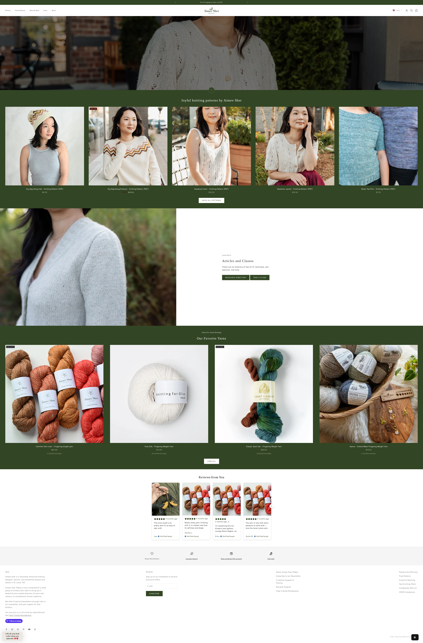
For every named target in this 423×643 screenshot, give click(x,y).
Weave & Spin (34, 10)
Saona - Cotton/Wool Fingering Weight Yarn (369, 446)
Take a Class (259, 278)
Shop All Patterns (211, 200)
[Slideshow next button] (271, 506)
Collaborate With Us (408, 588)
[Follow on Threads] (18, 629)
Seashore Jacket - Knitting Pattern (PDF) (295, 189)
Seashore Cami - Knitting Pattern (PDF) (211, 189)
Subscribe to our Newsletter (288, 576)
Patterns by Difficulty (408, 572)
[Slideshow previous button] (152, 506)
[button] (12, 636)
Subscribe (154, 594)
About (54, 10)
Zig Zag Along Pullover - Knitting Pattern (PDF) (128, 189)
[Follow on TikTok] (35, 629)
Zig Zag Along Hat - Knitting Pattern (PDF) (44, 189)
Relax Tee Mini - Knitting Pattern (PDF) (378, 189)
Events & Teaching (407, 580)
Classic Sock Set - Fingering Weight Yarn (264, 446)
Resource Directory (235, 278)
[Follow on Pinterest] (23, 629)
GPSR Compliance (407, 592)
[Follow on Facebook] (6, 629)
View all (211, 461)
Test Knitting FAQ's (407, 584)
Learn (45, 10)
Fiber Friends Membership (20, 615)
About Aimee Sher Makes (287, 572)
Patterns (8, 10)
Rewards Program (283, 587)
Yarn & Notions (20, 10)
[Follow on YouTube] (29, 629)
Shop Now (211, 60)
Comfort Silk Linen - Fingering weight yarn (54, 446)
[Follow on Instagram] (12, 629)
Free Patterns (405, 576)
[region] (211, 53)
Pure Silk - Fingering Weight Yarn (159, 446)
